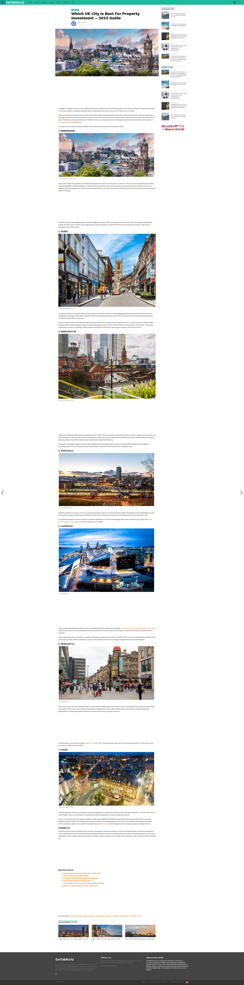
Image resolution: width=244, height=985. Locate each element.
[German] (176, 126)
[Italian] (182, 126)
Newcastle (109, 916)
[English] (169, 126)
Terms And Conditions (177, 982)
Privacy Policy (154, 982)
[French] (173, 126)
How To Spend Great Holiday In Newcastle (140, 939)
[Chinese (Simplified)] (163, 126)
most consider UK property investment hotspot (138, 628)
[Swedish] (176, 129)
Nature (43, 2)
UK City (139, 916)
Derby (81, 916)
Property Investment (121, 916)
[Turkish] (182, 129)
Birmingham (73, 916)
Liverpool (91, 916)
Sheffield (133, 916)
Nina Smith (83, 22)
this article (104, 824)
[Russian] (169, 129)
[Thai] (179, 129)
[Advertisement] (107, 93)
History (66, 2)
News (37, 2)
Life (72, 2)
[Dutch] (166, 126)
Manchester (100, 916)
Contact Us (164, 982)
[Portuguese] (166, 129)
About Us (145, 982)
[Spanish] (173, 129)
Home (30, 2)
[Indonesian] (179, 126)
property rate (89, 743)
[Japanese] (163, 129)
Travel (51, 2)
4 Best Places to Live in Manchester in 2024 (73, 939)
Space (58, 2)
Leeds (85, 916)
